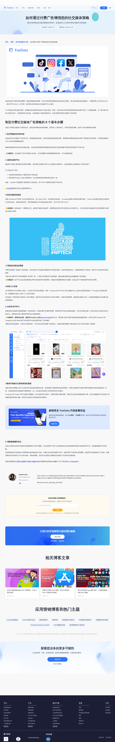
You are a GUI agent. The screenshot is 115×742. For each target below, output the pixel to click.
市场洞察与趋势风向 (85, 620)
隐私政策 (60, 513)
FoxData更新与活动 (28, 620)
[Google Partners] (6, 739)
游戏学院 (55, 620)
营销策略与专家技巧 (68, 620)
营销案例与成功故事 (102, 620)
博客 (12, 42)
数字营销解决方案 (22, 42)
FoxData (73, 461)
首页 (6, 42)
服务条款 (54, 513)
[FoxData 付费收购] (79, 461)
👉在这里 (8, 188)
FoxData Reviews (33, 737)
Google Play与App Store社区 (40, 625)
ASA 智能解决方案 (59, 625)
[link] (6, 42)
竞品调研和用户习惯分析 (77, 625)
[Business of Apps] (18, 739)
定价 (45, 8)
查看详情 (54, 424)
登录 (110, 8)
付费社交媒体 (20, 461)
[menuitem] (18, 7)
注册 (103, 8)
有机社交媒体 (31, 461)
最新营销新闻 (43, 620)
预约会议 (94, 8)
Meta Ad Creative (46, 317)
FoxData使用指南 (12, 620)
